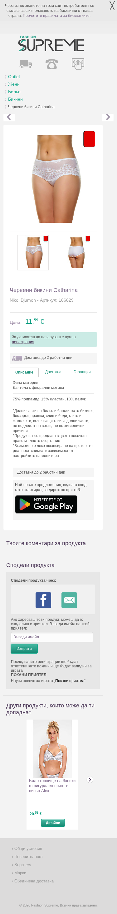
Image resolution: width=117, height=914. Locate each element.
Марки (19, 873)
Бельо (14, 91)
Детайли (53, 823)
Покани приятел (69, 681)
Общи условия (27, 848)
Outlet (14, 76)
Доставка (53, 372)
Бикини (15, 99)
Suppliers (22, 864)
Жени (14, 84)
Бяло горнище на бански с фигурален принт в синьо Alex (52, 785)
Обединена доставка (33, 881)
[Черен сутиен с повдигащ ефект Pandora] (9, 117)
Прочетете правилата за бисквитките (56, 15)
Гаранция (82, 372)
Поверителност (28, 856)
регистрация (23, 342)
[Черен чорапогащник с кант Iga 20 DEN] (108, 117)
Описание (24, 372)
